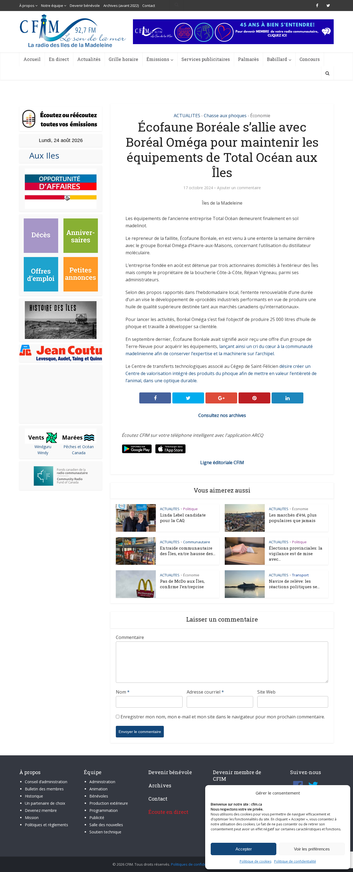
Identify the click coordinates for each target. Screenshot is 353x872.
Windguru (42, 446)
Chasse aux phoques (225, 116)
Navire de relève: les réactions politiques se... (294, 583)
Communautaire (196, 541)
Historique (34, 796)
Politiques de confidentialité (194, 864)
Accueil (32, 59)
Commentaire (130, 637)
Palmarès (248, 59)
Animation (98, 788)
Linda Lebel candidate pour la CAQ (183, 517)
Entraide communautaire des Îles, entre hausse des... (187, 550)
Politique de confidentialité (295, 861)
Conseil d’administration (46, 781)
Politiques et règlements (46, 824)
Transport (300, 575)
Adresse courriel (205, 692)
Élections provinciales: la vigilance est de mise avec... (295, 553)
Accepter (244, 849)
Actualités (88, 59)
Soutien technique (105, 831)
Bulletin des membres (44, 788)
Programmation (103, 810)
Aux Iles (42, 155)
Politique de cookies (255, 861)
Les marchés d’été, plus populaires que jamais (293, 517)
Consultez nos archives (222, 415)
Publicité (96, 817)
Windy (43, 452)
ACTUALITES (187, 116)
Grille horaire (123, 59)
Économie (260, 116)
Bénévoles (98, 796)
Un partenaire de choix (45, 803)
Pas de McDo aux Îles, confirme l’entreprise (182, 583)
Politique (190, 508)
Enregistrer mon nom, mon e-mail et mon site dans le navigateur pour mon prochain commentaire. (223, 717)
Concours (309, 59)
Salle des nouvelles (106, 824)
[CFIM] (73, 30)
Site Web (266, 692)
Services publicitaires (205, 59)
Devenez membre (41, 810)
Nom (123, 692)
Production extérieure (108, 803)
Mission (32, 817)
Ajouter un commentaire (239, 187)
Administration (102, 781)
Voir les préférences (312, 849)
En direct (59, 59)
